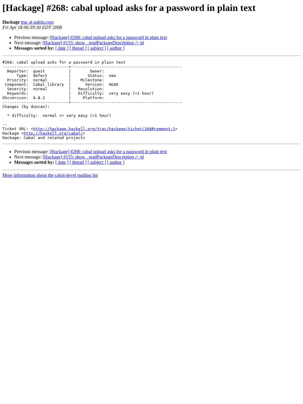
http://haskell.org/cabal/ (53, 133)
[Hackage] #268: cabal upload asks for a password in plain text (108, 37)
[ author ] (115, 48)
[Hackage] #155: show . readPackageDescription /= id (93, 42)
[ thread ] (78, 48)
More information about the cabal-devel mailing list (50, 175)
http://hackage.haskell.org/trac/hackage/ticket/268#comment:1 (104, 129)
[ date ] (61, 48)
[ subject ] (97, 48)
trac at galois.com (37, 22)
